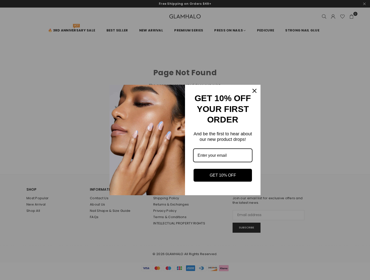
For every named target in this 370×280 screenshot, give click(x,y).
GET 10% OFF (223, 175)
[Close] (254, 91)
